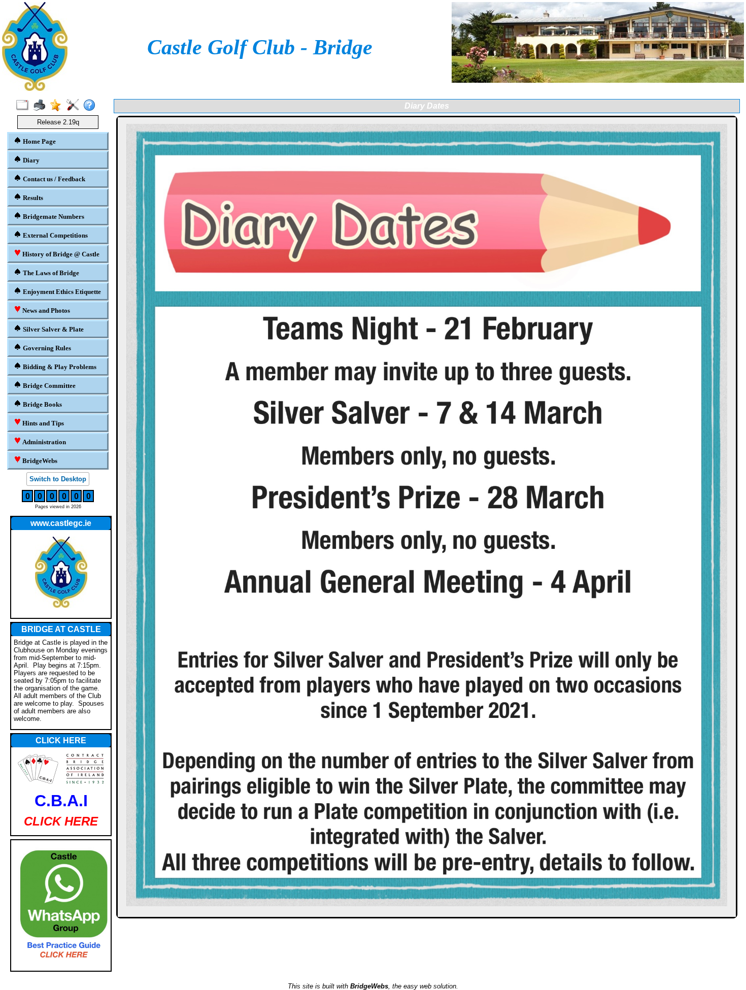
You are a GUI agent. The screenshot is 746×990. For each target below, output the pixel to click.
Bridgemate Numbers (52, 216)
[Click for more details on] (61, 905)
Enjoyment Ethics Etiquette (61, 291)
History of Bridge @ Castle (60, 254)
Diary (30, 160)
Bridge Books (41, 404)
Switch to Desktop (57, 479)
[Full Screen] (24, 105)
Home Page (38, 141)
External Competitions (54, 235)
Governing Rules (46, 348)
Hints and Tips (42, 423)
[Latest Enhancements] (58, 105)
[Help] (91, 105)
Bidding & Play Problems (58, 367)
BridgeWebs (39, 461)
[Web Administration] (74, 105)
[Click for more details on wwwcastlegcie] (61, 574)
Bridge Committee (48, 385)
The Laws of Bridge (50, 273)
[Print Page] (41, 105)
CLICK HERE (61, 740)
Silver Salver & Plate (52, 329)
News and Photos (45, 310)
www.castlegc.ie (60, 523)
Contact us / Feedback (53, 179)
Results (32, 198)
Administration (43, 442)
